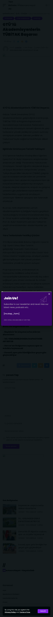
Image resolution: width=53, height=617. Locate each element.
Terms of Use (24, 612)
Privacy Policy (10, 612)
